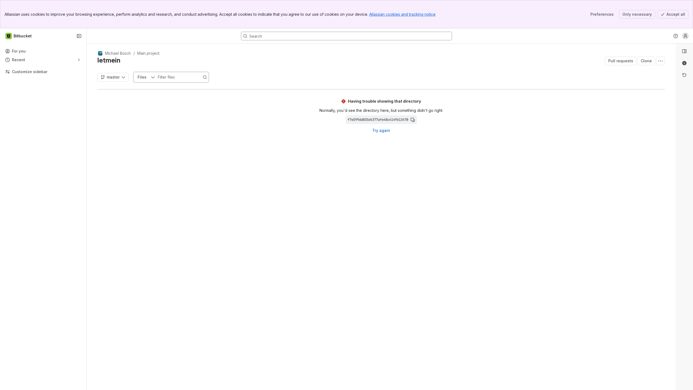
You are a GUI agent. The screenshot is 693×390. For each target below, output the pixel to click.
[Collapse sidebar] (79, 36)
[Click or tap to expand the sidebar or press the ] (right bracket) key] (672, 241)
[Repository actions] (660, 61)
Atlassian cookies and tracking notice (402, 14)
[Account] (685, 36)
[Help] (675, 36)
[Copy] (412, 119)
